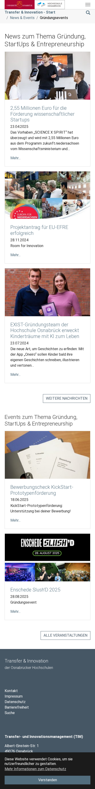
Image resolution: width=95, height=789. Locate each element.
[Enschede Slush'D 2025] (47, 557)
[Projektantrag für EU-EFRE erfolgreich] (47, 195)
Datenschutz (15, 702)
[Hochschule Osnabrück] (50, 4)
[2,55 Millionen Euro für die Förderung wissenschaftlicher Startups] (47, 75)
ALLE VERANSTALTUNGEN (65, 635)
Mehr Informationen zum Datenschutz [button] (35, 769)
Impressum (14, 696)
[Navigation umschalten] (87, 4)
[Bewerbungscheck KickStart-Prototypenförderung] (47, 454)
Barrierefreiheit (17, 707)
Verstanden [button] (47, 780)
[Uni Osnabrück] (20, 4)
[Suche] (88, 12)
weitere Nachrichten (66, 398)
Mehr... (15, 158)
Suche (10, 713)
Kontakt (11, 691)
